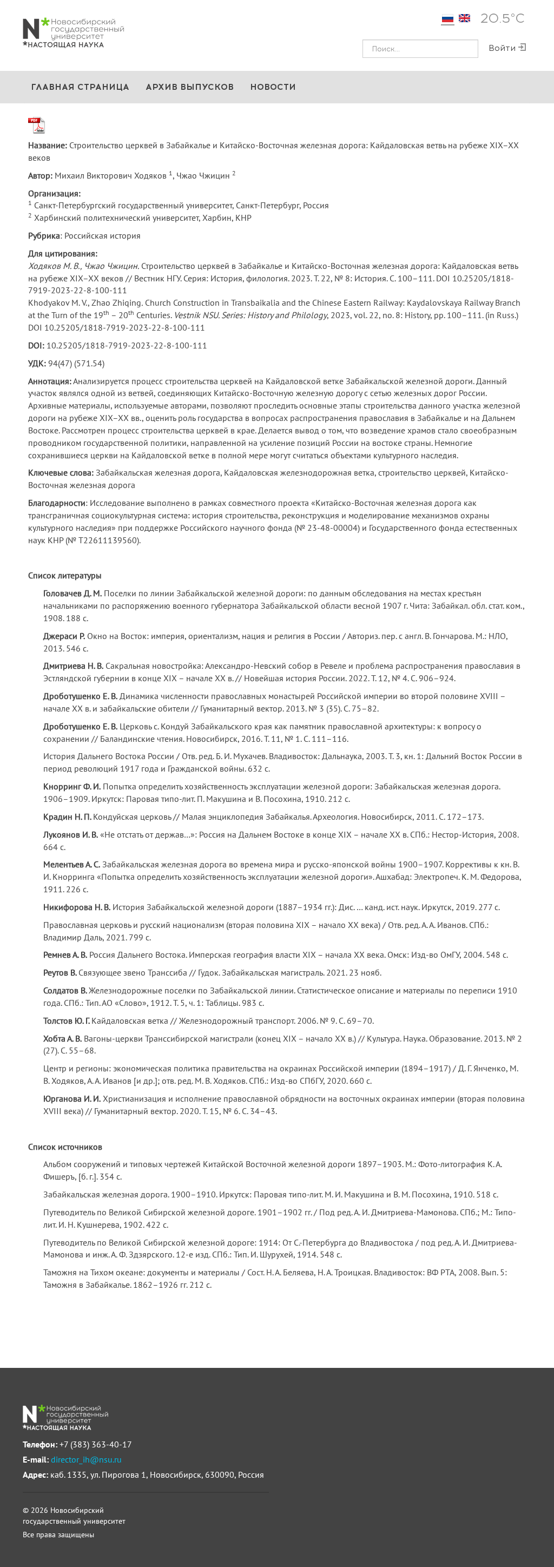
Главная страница (80, 87)
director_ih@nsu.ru (86, 1459)
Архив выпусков (190, 87)
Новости (273, 87)
